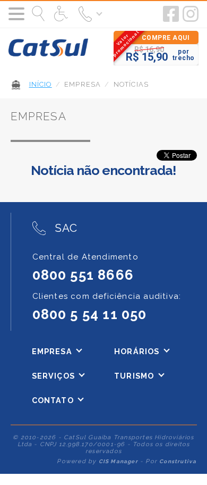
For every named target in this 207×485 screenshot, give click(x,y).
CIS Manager (118, 461)
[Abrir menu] (16, 14)
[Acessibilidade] (62, 14)
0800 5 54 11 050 (89, 314)
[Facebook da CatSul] (171, 14)
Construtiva (177, 461)
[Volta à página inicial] (48, 48)
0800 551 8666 (83, 275)
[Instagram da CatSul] (191, 14)
